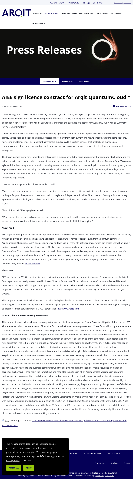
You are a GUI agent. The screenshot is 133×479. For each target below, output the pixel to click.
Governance (38, 23)
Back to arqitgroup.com (121, 3)
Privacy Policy (100, 463)
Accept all (14, 468)
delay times (108, 473)
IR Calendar (67, 81)
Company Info (69, 13)
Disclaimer (115, 463)
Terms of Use (109, 476)
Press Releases (49, 81)
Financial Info (86, 13)
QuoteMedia (99, 476)
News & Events (52, 13)
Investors (37, 13)
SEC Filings (116, 13)
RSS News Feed (92, 453)
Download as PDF (123, 106)
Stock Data (102, 13)
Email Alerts (84, 81)
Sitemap (114, 453)
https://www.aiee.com (68, 308)
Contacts (70, 453)
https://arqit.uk (32, 263)
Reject (29, 468)
